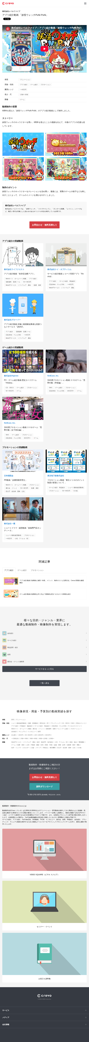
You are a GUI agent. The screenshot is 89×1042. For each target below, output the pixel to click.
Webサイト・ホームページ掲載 (16, 278)
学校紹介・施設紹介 (26, 726)
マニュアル (22, 731)
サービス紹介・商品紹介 (67, 281)
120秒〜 (51, 738)
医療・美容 (37, 285)
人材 (27, 745)
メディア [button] (5, 1017)
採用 (39, 731)
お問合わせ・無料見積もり (44, 225)
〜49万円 (23, 89)
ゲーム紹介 (34, 84)
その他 (75, 491)
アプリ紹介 (24, 84)
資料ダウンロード (44, 786)
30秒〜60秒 (33, 738)
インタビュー (32, 731)
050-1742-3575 (35, 795)
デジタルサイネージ (74, 726)
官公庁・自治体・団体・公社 (15, 491)
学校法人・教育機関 (49, 747)
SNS (50, 387)
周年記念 (42, 723)
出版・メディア (36, 747)
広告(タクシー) (80, 723)
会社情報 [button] (5, 1024)
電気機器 (81, 742)
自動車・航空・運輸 (73, 745)
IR (47, 723)
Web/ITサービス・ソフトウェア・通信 (18, 285)
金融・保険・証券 (59, 745)
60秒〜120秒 (43, 738)
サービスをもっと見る (44, 669)
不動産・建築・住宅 (37, 745)
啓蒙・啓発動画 (33, 723)
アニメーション (25, 79)
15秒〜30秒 (24, 94)
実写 (12, 719)
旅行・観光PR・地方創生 (45, 742)
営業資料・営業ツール (13, 282)
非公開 (13, 735)
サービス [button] (5, 1010)
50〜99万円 (27, 282)
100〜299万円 (38, 735)
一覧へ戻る (44, 683)
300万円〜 (70, 391)
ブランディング (55, 723)
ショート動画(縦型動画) (76, 487)
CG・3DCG (10, 387)
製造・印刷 (48, 745)
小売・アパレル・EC (22, 538)
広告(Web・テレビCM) (56, 284)
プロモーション (46, 84)
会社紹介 (14, 731)
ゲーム (22, 99)
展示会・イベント (11, 488)
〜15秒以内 (15, 738)
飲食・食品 (73, 742)
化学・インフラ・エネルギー (20, 747)
